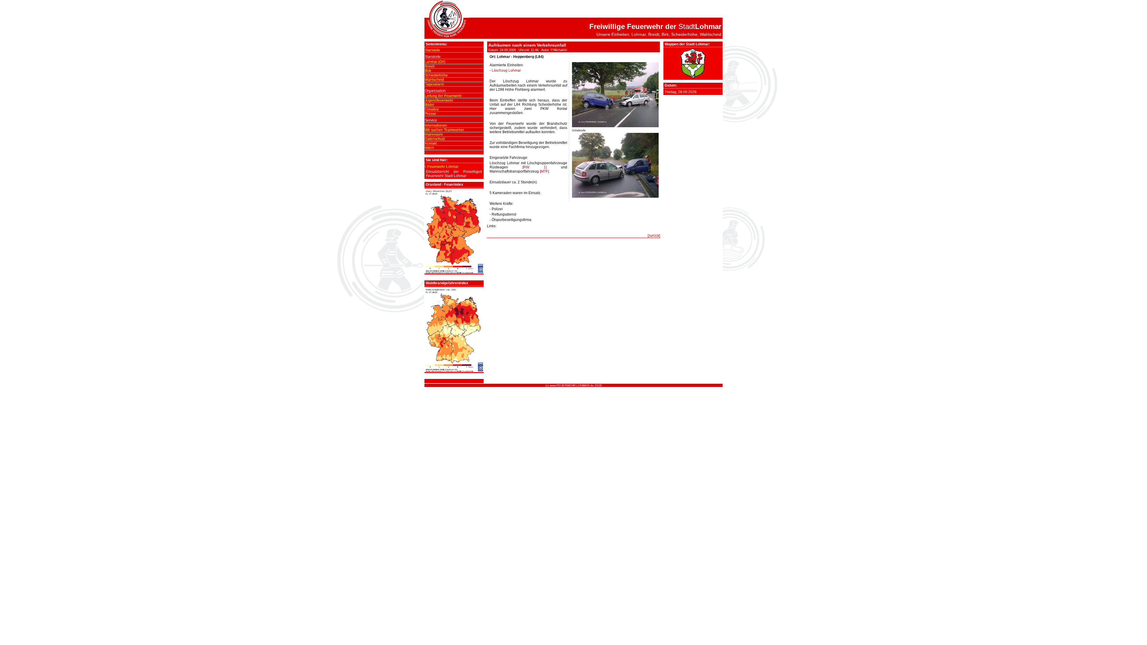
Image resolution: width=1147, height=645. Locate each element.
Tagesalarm (434, 84)
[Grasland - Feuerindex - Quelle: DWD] (454, 272)
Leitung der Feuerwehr (443, 96)
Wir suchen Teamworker (444, 130)
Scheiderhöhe (436, 75)
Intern (429, 148)
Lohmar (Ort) (435, 62)
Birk (428, 71)
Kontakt (431, 143)
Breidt (429, 66)
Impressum (434, 134)
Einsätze (432, 109)
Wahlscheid (434, 80)
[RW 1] (534, 167)
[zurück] (654, 236)
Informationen (436, 125)
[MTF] (544, 171)
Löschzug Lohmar (506, 70)
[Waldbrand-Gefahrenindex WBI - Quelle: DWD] (454, 371)
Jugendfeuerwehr (439, 100)
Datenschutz (435, 139)
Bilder (429, 105)
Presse (430, 114)
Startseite (432, 50)
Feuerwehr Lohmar (443, 167)
